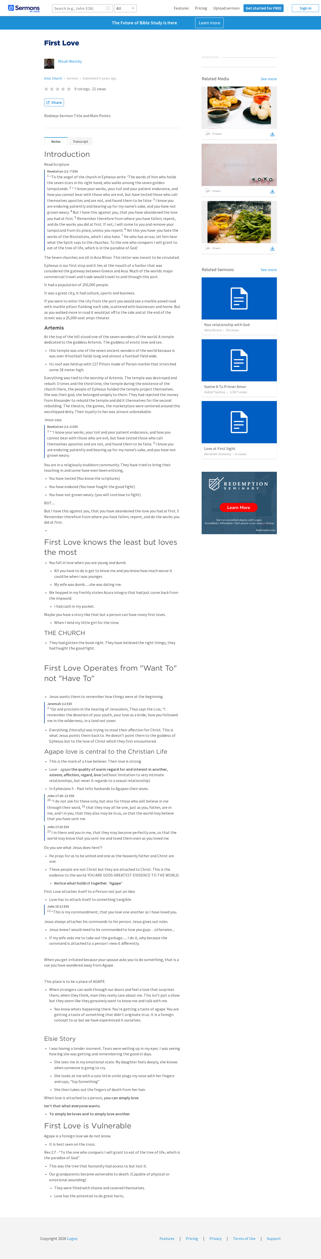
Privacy (215, 1238)
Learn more (209, 23)
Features (181, 8)
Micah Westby (70, 61)
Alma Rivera (213, 330)
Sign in (305, 8)
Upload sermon (226, 8)
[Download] (272, 134)
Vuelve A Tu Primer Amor (225, 386)
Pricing (201, 8)
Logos (71, 1238)
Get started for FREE (263, 8)
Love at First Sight (219, 448)
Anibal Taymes (214, 392)
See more (269, 78)
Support (274, 1238)
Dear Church (53, 78)
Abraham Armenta (217, 454)
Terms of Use (244, 1238)
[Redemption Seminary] (239, 503)
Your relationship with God (227, 324)
